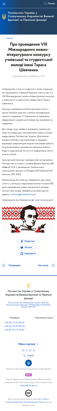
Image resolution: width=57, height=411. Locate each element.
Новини (9, 38)
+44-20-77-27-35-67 (14, 330)
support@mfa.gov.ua (28, 386)
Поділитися (29, 241)
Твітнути (28, 247)
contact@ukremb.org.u (22, 194)
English (30, 356)
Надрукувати (30, 254)
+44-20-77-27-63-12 (14, 323)
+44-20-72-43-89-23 (14, 326)
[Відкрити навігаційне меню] (4, 4)
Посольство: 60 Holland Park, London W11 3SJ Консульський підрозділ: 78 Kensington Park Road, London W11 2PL (28, 305)
